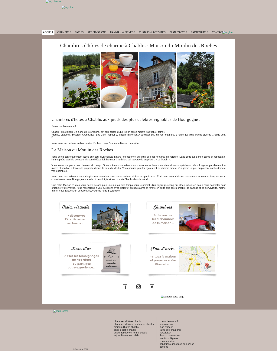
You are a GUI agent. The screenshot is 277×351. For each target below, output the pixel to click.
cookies (164, 346)
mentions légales (169, 338)
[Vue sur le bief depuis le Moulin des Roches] (81, 107)
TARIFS (79, 32)
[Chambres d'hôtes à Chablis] (157, 107)
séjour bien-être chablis (126, 335)
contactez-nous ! (169, 321)
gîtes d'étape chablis (125, 329)
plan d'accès (166, 327)
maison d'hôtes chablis (126, 327)
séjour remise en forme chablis (130, 332)
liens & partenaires (170, 335)
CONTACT (217, 32)
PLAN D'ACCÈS (178, 32)
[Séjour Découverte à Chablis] (195, 107)
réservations (166, 324)
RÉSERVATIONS (96, 32)
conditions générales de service (177, 344)
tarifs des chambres (170, 329)
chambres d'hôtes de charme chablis (134, 324)
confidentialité (167, 341)
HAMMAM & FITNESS (122, 32)
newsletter (165, 332)
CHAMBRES (64, 32)
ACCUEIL (48, 32)
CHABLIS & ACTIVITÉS (152, 32)
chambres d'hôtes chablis (128, 321)
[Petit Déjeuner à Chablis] (119, 107)
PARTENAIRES (199, 32)
